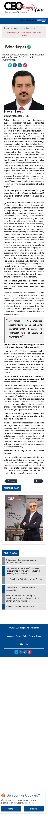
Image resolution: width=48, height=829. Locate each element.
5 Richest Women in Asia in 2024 (20, 606)
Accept (11, 809)
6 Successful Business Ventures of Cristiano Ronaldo (21, 561)
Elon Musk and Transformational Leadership (20, 588)
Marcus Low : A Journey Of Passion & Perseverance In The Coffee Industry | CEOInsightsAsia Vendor (23, 571)
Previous (11, 481)
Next (38, 481)
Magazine (18, 28)
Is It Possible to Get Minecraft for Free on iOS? (24, 580)
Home (6, 28)
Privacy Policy (22, 636)
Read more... (29, 803)
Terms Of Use (35, 636)
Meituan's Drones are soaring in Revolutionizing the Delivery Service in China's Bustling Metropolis (23, 598)
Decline (33, 809)
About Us (24, 644)
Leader (29, 28)
